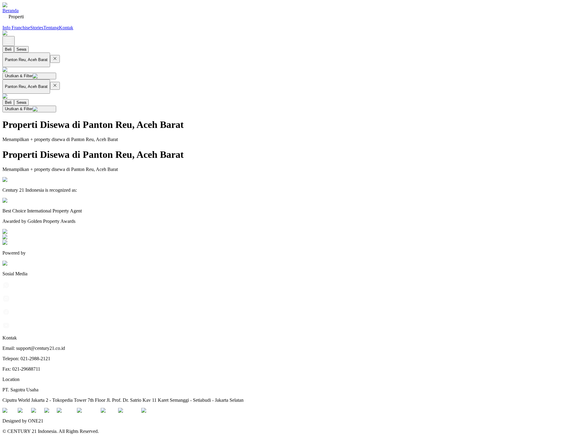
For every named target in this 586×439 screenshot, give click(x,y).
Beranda (10, 10)
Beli (8, 49)
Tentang (51, 27)
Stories (36, 27)
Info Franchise (16, 27)
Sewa (21, 49)
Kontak (66, 27)
